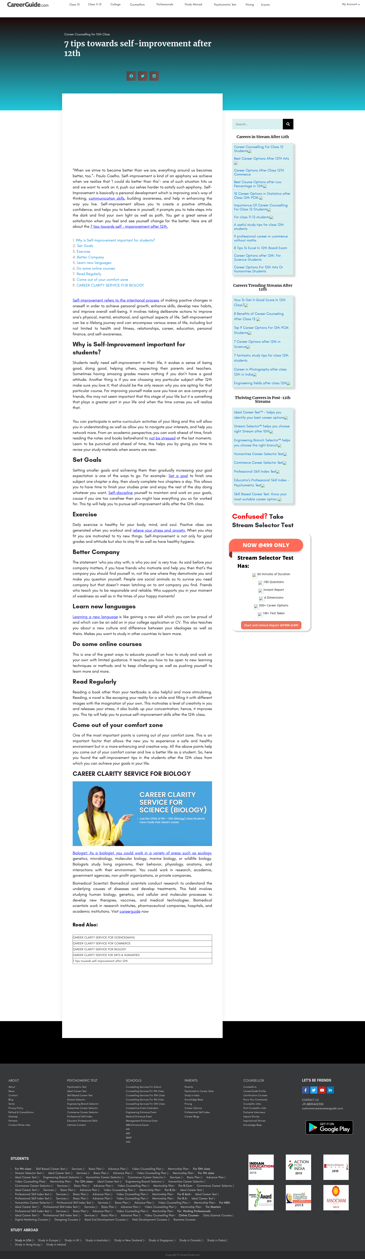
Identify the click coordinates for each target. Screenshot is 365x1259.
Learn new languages (94, 262)
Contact (13, 1095)
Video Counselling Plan (159, 1215)
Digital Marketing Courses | (32, 1219)
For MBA (224, 1202)
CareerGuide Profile (254, 1091)
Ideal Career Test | (60, 1173)
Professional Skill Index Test (255, 471)
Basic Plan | (96, 1169)
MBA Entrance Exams (137, 1124)
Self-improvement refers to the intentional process (116, 300)
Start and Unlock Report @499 (271, 625)
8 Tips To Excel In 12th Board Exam (260, 248)
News (11, 1091)
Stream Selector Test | (29, 1173)
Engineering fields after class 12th (260, 383)
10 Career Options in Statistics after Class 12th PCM (262, 195)
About (11, 1086)
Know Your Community (255, 1099)
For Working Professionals (194, 1211)
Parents (189, 1086)
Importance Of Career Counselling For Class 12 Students (261, 207)
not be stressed (162, 438)
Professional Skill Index (79, 1116)
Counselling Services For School (143, 1086)
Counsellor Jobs (252, 1103)
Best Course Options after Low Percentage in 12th (257, 184)
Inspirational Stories (254, 1120)
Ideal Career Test (76, 1091)
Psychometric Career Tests (199, 1091)
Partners (13, 1120)
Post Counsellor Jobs (254, 1108)
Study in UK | (73, 1240)
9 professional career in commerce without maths (261, 238)
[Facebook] (305, 1090)
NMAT (129, 1137)
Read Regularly (89, 274)
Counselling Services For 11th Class (145, 1099)
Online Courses (188, 1215)
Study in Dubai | (217, 1240)
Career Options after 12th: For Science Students (257, 257)
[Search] (288, 124)
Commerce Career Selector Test (258, 462)
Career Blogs (192, 1116)
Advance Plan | (117, 1169)
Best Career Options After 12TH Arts (261, 158)
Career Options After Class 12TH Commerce (259, 172)
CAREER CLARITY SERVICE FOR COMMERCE (102, 943)
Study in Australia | (97, 1240)
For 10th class (201, 1169)
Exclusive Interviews (254, 1112)
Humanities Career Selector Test (258, 454)
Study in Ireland (56, 1244)
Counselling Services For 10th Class (145, 1095)
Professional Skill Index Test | (33, 1194)
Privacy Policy (15, 1108)
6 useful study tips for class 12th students (259, 226)
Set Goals (85, 245)
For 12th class (84, 1181)
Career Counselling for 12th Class (87, 34)
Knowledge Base (194, 1099)
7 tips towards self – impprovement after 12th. (129, 226)
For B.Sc (170, 1190)
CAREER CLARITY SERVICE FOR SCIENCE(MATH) (104, 937)
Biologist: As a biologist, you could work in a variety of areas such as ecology (142, 852)
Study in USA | (24, 1240)
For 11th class (206, 1173)
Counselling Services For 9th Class (145, 1091)
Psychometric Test (76, 1086)
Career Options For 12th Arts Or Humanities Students (258, 269)
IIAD (128, 1141)
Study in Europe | (49, 1240)
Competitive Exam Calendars (142, 1108)
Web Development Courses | (150, 1219)
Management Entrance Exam (142, 1120)
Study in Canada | (190, 1240)
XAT (128, 1129)
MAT (128, 1133)
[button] (131, 76)
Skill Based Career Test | (51, 1169)
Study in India (192, 1095)
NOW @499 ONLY (266, 545)
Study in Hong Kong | (28, 1244)
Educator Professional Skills (82, 1120)
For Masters (213, 1207)
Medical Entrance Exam (139, 1116)
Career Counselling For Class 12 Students (258, 149)
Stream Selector (76, 1099)
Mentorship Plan (178, 1169)
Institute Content (76, 1124)
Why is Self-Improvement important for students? (115, 240)
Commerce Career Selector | (146, 1177)
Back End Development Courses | (106, 1219)
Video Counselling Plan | (147, 1169)
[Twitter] (313, 1090)
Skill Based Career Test (80, 1095)
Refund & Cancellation (21, 1112)
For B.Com (185, 1186)
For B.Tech (183, 1194)
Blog (10, 1099)
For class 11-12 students (252, 217)
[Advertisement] (142, 131)
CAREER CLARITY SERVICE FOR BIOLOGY (110, 285)
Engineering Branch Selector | (62, 1177)
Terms (11, 1103)
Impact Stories (251, 1116)
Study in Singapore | (161, 1240)
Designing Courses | (67, 1219)
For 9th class (23, 1169)
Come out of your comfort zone (102, 279)
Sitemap (13, 1116)
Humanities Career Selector (82, 1108)
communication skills (107, 198)
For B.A (182, 1198)
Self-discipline (120, 492)
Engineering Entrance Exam (141, 1112)
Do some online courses (96, 268)
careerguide (130, 911)
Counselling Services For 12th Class (145, 1103)
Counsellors (249, 1086)
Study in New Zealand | (129, 1240)
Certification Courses (255, 1095)
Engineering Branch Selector (83, 1103)
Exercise (83, 251)
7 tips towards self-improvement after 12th (100, 961)
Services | (78, 1169)
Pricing (188, 1103)
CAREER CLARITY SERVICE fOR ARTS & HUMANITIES (106, 955)
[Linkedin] (330, 1090)
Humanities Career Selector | (104, 1177)
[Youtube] (322, 1090)
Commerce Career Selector (82, 1112)
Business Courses (185, 1219)
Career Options (193, 1108)
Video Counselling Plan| (30, 1181)
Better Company (90, 257)
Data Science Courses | (218, 1215)
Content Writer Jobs (19, 1124)
